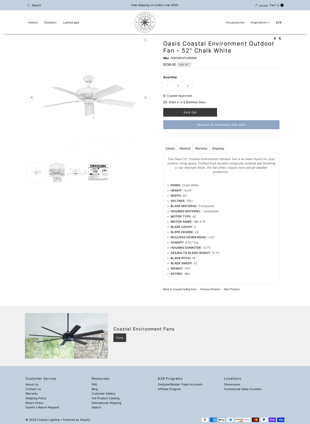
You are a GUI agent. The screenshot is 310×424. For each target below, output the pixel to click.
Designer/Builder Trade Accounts (180, 384)
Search (96, 407)
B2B (279, 22)
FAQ (94, 384)
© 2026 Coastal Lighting (42, 419)
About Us (31, 384)
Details (170, 148)
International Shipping (106, 403)
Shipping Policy (35, 398)
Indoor (33, 22)
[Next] (145, 97)
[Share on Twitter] (279, 38)
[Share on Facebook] (275, 38)
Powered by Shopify (76, 419)
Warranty (201, 148)
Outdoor (50, 22)
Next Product (232, 289)
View (119, 337)
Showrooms (232, 384)
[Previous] (32, 97)
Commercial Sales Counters (243, 389)
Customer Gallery (103, 393)
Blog (95, 389)
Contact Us (33, 389)
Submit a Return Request (42, 407)
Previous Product (210, 289)
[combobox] (67, 5)
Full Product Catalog (105, 398)
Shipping (218, 148)
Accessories (235, 22)
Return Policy (34, 403)
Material (185, 148)
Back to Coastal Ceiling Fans (180, 289)
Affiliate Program (169, 389)
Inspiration (259, 22)
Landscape (71, 22)
